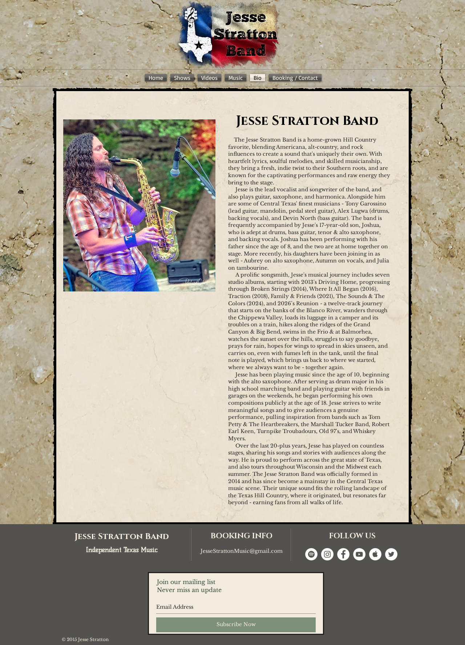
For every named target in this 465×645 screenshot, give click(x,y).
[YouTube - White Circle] (359, 554)
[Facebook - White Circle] (343, 554)
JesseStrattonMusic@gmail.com (242, 551)
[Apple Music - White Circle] (375, 554)
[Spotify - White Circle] (311, 554)
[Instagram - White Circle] (327, 554)
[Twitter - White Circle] (391, 554)
